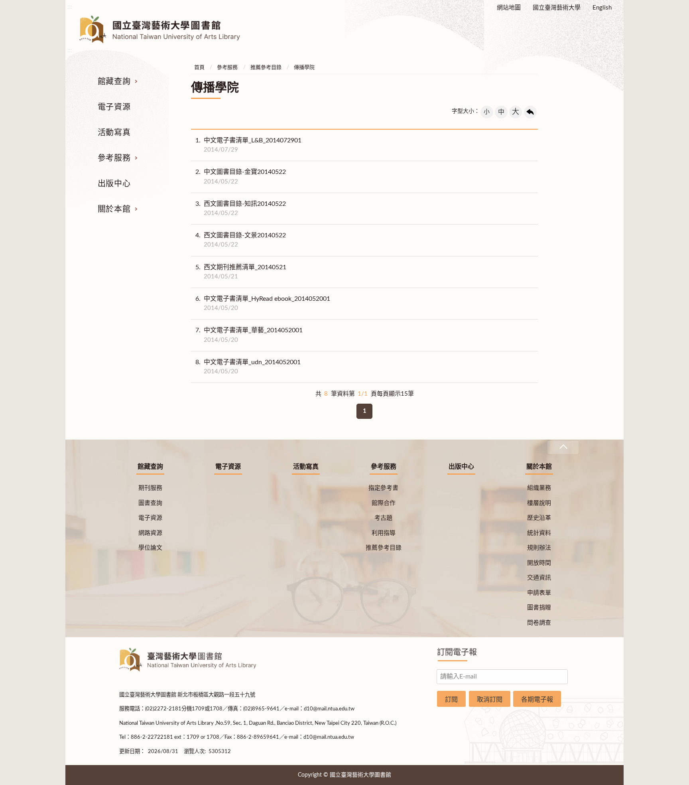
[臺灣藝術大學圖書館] (166, 29)
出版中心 (114, 184)
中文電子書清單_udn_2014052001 (248, 367)
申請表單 (539, 593)
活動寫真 (114, 133)
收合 (563, 447)
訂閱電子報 (457, 653)
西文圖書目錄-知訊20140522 (240, 208)
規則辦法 (539, 548)
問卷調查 (539, 623)
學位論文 (150, 548)
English (602, 8)
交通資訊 (539, 578)
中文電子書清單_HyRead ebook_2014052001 (262, 303)
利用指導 (384, 533)
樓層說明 (539, 503)
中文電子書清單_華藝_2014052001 (249, 335)
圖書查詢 (150, 503)
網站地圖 (509, 8)
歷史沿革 (539, 518)
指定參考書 (383, 488)
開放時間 (539, 563)
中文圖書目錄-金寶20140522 (240, 176)
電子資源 (114, 107)
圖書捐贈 (539, 608)
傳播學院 (304, 67)
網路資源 (150, 533)
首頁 (199, 67)
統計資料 (539, 533)
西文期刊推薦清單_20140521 (240, 272)
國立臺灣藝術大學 (557, 8)
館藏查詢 (114, 82)
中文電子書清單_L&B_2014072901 (248, 145)
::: (69, 7)
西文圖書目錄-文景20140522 (240, 240)
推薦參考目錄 (266, 67)
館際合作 (384, 503)
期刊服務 (150, 488)
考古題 (383, 518)
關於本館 (114, 209)
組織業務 (539, 488)
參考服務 (114, 158)
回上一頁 (530, 112)
